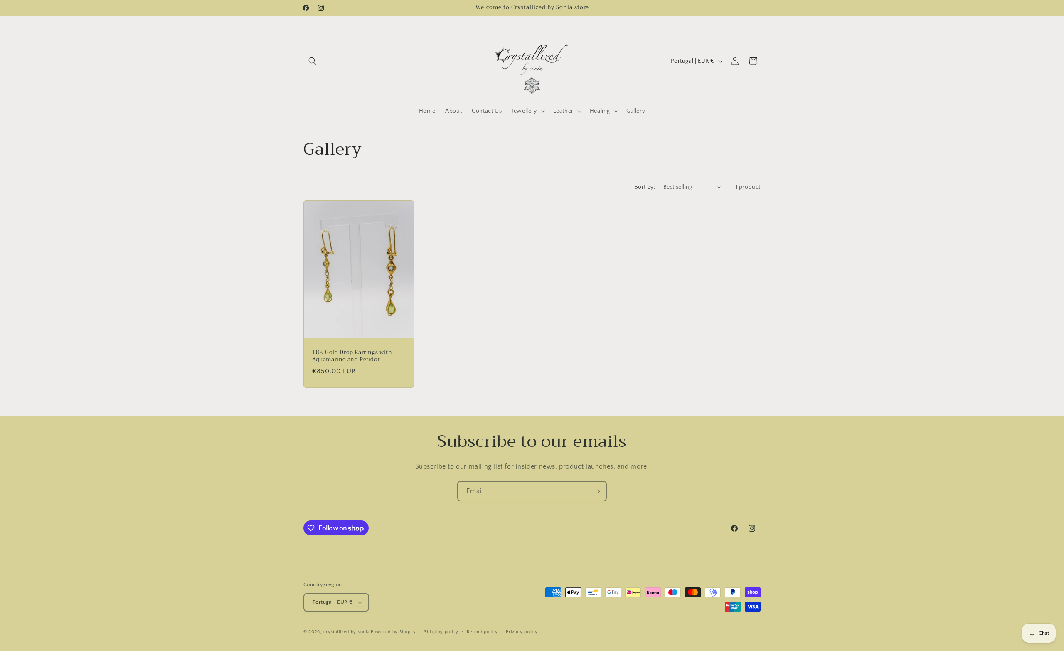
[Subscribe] (597, 491)
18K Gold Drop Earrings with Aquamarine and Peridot (352, 356)
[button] (312, 61)
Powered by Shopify (393, 631)
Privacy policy (522, 631)
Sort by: (645, 187)
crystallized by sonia (346, 631)
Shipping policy (441, 631)
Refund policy (482, 631)
